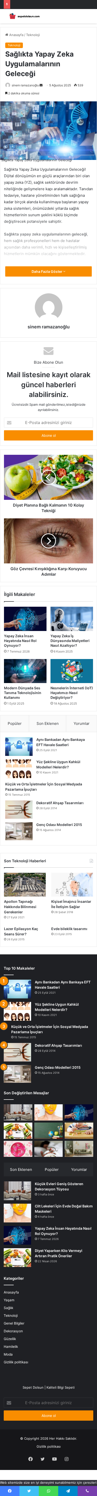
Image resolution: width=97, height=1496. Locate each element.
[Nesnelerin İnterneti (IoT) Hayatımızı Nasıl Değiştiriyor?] (71, 671)
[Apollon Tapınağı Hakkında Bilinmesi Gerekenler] (25, 885)
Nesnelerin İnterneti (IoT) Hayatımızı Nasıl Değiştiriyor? (71, 693)
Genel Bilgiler (14, 1323)
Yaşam (9, 1300)
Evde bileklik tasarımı (69, 929)
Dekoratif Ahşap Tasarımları (60, 803)
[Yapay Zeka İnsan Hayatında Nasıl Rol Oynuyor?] (25, 619)
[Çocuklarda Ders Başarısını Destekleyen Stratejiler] (48, 1131)
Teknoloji (33, 35)
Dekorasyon (13, 1331)
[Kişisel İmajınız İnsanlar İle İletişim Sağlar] (72, 885)
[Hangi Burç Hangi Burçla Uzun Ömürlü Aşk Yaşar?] (18, 1149)
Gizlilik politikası (16, 1362)
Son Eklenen (48, 723)
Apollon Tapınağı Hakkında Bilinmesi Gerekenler (20, 906)
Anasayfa (15, 35)
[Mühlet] (24, 16)
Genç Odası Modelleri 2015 (59, 824)
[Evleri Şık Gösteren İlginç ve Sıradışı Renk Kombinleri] (79, 1149)
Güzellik (10, 1339)
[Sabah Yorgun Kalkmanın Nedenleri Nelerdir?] (48, 1149)
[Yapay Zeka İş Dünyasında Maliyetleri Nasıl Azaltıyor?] (71, 619)
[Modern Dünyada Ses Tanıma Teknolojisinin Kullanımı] (25, 671)
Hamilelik (11, 1347)
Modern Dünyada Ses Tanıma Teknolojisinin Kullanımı (22, 693)
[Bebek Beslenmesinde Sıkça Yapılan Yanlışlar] (79, 1131)
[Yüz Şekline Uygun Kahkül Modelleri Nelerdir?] (19, 768)
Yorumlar (82, 723)
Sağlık (8, 1308)
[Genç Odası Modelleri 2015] (19, 831)
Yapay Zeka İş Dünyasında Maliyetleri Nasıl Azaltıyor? (70, 641)
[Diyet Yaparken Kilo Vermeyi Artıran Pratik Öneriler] (18, 1131)
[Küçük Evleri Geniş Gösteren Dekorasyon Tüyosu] (18, 1112)
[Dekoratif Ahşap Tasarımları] (19, 809)
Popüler (15, 723)
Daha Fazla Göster (47, 271)
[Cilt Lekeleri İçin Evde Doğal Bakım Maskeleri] (48, 1112)
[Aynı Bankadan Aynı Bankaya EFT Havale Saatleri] (19, 746)
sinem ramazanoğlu (25, 85)
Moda (8, 1354)
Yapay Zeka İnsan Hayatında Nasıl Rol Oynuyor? (20, 641)
